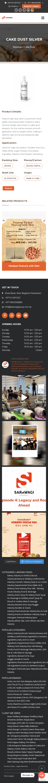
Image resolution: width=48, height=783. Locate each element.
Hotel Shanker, (35, 732)
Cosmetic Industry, (23, 582)
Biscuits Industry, (28, 633)
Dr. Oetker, (24, 694)
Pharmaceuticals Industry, (26, 611)
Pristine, (32, 691)
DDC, (19, 723)
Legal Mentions (22, 766)
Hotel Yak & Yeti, (20, 739)
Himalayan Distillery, (29, 716)
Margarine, (38, 697)
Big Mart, (25, 761)
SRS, (40, 681)
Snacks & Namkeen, (29, 665)
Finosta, (16, 694)
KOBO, (38, 684)
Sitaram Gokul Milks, (21, 726)
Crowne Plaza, (33, 729)
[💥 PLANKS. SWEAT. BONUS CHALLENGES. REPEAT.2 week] (24, 397)
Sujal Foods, (23, 758)
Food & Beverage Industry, (25, 649)
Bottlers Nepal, (23, 719)
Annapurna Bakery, (20, 745)
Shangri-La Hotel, (20, 729)
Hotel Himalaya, (22, 732)
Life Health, (17, 687)
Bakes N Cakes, (35, 745)
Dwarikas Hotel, (28, 736)
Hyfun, (35, 681)
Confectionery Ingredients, (26, 636)
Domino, (32, 707)
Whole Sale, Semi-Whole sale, (27, 620)
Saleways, (16, 761)
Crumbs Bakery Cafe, (23, 748)
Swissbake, (17, 697)
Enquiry (8, 188)
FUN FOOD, (34, 687)
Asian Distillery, (13, 716)
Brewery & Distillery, (23, 578)
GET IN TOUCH (10, 287)
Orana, (26, 704)
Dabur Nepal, (27, 752)
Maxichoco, (18, 704)
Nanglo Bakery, (33, 739)
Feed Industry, (21, 588)
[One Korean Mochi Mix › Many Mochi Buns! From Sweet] (24, 535)
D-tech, (17, 700)
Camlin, (38, 704)
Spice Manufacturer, (34, 669)
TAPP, (31, 697)
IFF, (18, 707)
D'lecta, (25, 697)
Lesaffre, (24, 707)
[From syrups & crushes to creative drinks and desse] (24, 443)
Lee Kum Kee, (19, 681)
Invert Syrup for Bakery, (25, 595)
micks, (10, 681)
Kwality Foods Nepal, (31, 755)
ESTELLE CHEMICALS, (25, 684)
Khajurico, (17, 755)
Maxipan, (29, 681)
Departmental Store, (24, 585)
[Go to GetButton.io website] (41, 780)
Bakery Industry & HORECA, (19, 575)
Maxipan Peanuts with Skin (24, 266)
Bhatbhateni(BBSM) (37, 761)
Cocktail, (25, 687)
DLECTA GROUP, (21, 691)
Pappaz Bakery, (19, 742)
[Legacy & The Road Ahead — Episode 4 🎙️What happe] (24, 489)
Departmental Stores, (26, 643)
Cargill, (32, 704)
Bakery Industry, (14, 633)
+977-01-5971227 (14, 2)
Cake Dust (29, 46)
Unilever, (17, 752)
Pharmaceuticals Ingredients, (29, 662)
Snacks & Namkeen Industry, (27, 614)
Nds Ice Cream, (28, 723)
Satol (38, 707)
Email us (14, 6)
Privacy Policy (9, 766)
